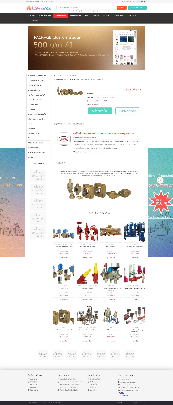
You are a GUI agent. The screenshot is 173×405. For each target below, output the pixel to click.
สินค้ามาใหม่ (119, 16)
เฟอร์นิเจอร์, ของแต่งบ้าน (36, 119)
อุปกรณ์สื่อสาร (33, 148)
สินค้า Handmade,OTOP (36, 152)
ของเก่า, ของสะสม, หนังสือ (37, 114)
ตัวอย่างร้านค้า (75, 16)
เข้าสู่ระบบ (142, 1)
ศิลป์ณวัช (93, 387)
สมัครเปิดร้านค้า (137, 7)
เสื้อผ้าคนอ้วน (106, 11)
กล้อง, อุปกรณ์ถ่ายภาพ (35, 143)
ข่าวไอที (92, 390)
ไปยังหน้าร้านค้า (127, 111)
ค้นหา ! (122, 7)
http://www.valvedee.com (91, 152)
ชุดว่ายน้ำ (99, 11)
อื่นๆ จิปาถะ (32, 157)
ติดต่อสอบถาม (33, 21)
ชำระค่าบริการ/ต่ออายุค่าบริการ (70, 384)
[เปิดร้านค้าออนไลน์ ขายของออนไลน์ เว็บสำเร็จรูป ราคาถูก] (86, 47)
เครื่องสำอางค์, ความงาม (36, 80)
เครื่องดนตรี (32, 109)
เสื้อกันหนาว (34, 387)
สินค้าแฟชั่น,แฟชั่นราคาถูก (37, 76)
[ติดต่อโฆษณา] (38, 175)
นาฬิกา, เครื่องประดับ (35, 85)
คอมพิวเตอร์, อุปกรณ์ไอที (36, 95)
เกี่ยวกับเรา (132, 16)
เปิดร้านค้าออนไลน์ (129, 1)
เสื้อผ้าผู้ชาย (86, 11)
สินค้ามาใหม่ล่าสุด (69, 75)
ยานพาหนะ (32, 128)
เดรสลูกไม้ (93, 11)
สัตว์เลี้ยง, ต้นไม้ (33, 133)
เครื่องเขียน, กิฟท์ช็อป (35, 100)
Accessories (94, 104)
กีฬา (29, 138)
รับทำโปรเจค (94, 382)
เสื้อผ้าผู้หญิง (79, 11)
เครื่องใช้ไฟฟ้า (33, 104)
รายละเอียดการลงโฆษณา (68, 387)
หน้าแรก (31, 16)
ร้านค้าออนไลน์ (95, 379)
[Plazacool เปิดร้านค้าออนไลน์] (39, 8)
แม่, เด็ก (30, 124)
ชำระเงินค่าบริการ (92, 16)
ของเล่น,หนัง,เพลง (34, 90)
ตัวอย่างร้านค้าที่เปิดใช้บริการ (69, 390)
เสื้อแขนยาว (34, 390)
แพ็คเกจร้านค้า (60, 16)
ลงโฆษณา (106, 16)
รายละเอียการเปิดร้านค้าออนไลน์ (71, 382)
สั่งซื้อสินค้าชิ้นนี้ (100, 111)
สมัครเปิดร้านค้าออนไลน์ (68, 379)
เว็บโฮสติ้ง (93, 384)
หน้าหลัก (58, 75)
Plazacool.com (126, 403)
